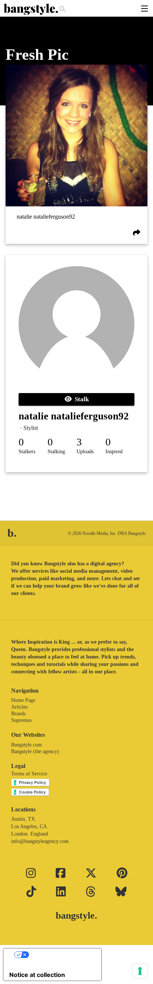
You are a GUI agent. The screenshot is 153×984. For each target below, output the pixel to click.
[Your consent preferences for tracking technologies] (140, 971)
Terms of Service (29, 774)
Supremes (21, 720)
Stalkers (27, 451)
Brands (18, 713)
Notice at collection (37, 974)
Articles (19, 707)
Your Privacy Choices (60, 954)
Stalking (56, 451)
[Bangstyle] (31, 9)
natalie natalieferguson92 (46, 216)
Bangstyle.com (26, 745)
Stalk (80, 399)
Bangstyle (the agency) (35, 751)
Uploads (85, 451)
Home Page (23, 700)
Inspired (114, 451)
